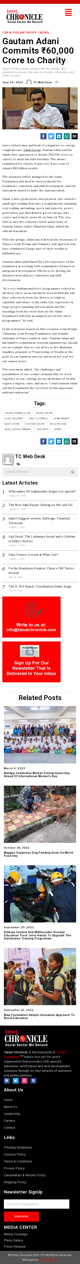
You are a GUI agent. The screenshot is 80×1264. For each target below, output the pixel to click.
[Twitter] (16, 1081)
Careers (9, 1121)
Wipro (58, 429)
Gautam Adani (34, 423)
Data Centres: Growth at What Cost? (33, 554)
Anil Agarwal (38, 418)
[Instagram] (24, 1081)
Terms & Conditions (18, 1161)
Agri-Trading (13, 418)
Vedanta (43, 429)
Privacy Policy (14, 1168)
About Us (10, 1107)
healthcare (58, 423)
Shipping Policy (15, 1182)
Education (11, 423)
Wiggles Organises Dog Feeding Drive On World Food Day (38, 854)
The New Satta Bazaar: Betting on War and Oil (40, 505)
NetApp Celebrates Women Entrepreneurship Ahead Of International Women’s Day (37, 775)
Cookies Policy (15, 1154)
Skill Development (17, 429)
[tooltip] (43, 136)
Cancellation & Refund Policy (25, 1175)
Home (8, 1100)
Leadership (12, 1114)
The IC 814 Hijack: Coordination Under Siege (40, 586)
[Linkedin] (33, 1081)
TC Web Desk (42, 82)
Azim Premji (61, 418)
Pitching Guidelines (18, 1147)
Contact (9, 1127)
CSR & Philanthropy (19, 32)
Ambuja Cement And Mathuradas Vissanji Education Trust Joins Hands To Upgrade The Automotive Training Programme (37, 935)
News (44, 32)
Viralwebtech (49, 1259)
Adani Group (32, 150)
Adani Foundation (17, 413)
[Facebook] (7, 1081)
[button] (68, 12)
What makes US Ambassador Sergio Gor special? (42, 491)
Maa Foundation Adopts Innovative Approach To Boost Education (39, 1016)
